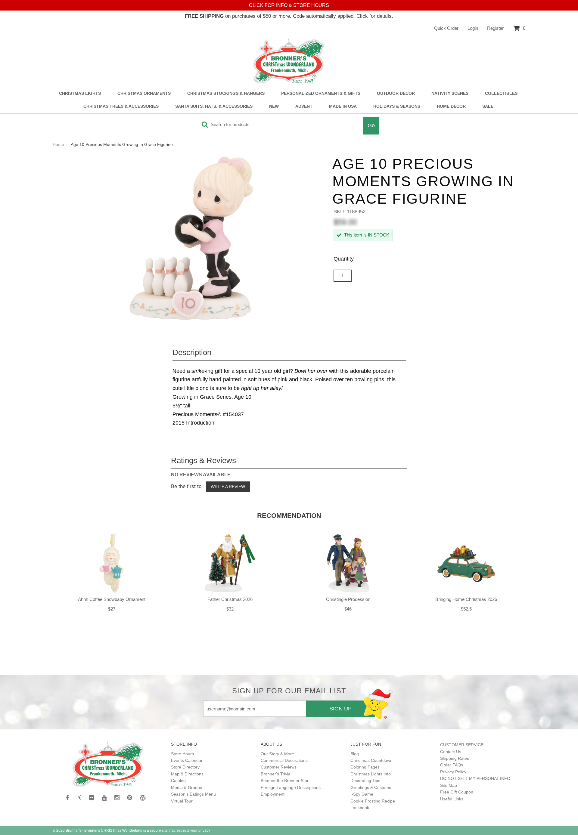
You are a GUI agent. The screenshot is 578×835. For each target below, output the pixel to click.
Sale (487, 106)
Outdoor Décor (396, 93)
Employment (272, 794)
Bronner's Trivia (276, 774)
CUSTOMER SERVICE (461, 744)
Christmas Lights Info (370, 774)
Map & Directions (187, 774)
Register (495, 28)
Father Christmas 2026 (230, 599)
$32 (230, 608)
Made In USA (343, 106)
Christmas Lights (80, 93)
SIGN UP (340, 709)
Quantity (344, 259)
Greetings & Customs (370, 787)
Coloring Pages (365, 767)
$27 (111, 608)
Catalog (178, 780)
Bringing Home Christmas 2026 (466, 599)
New (274, 106)
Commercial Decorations (284, 760)
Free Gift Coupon (456, 792)
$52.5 (466, 608)
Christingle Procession (348, 599)
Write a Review (228, 486)
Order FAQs (451, 764)
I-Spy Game (361, 794)
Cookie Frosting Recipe (372, 801)
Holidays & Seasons (396, 106)
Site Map (448, 785)
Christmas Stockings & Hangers (226, 93)
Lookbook (359, 807)
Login (473, 28)
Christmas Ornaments (144, 93)
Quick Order (446, 28)
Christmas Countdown (371, 760)
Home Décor (451, 106)
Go (371, 125)
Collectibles (501, 93)
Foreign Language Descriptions (291, 787)
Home (59, 144)
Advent (303, 106)
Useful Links (451, 798)
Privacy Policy (453, 771)
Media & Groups (186, 787)
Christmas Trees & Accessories (121, 106)
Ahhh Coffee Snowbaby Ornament (111, 599)
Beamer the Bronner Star (285, 780)
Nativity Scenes (449, 93)
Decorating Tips (365, 780)
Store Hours (182, 753)
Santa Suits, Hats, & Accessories (214, 106)
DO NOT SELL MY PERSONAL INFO (475, 778)
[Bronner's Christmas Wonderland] (289, 61)
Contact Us (450, 751)
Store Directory (185, 767)
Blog (354, 753)
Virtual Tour (182, 801)
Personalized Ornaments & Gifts (320, 93)
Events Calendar (187, 760)
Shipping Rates (454, 758)
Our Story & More (277, 753)
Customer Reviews (279, 767)
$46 (348, 608)
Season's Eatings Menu (193, 794)
